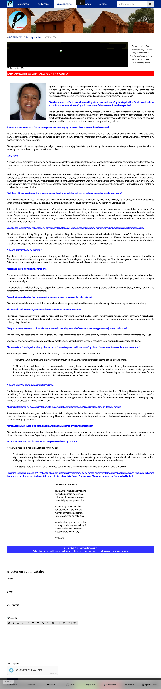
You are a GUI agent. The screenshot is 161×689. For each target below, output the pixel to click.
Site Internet (13, 604)
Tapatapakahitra (64, 4)
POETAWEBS (15, 37)
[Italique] (13, 623)
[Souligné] (18, 623)
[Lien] (43, 623)
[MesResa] (51, 684)
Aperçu (73, 623)
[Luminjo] (129, 684)
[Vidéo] (58, 623)
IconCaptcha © (53, 673)
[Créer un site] (11, 684)
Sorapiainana (23, 4)
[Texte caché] (48, 623)
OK (150, 3)
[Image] (53, 623)
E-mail (10, 591)
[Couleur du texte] (28, 623)
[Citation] (32, 623)
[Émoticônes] (63, 623)
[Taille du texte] (23, 623)
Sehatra (103, 4)
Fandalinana (43, 4)
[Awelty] (70, 684)
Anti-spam (13, 663)
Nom (10, 578)
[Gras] (9, 623)
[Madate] (31, 684)
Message (12, 617)
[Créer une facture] (90, 684)
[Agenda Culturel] (149, 684)
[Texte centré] (38, 623)
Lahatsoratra (85, 4)
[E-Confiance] (110, 684)
